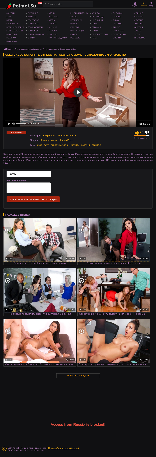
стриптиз (96, 145)
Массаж (74, 27)
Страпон (138, 17)
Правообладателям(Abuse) (63, 448)
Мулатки (96, 13)
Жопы (52, 20)
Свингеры (118, 31)
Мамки (73, 24)
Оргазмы (96, 27)
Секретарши (119, 34)
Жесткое (53, 17)
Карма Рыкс (66, 140)
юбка (39, 145)
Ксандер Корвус (49, 140)
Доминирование (36, 34)
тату (46, 145)
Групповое (33, 24)
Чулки (137, 34)
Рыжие (116, 27)
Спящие (138, 13)
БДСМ (9, 20)
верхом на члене (59, 145)
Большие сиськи (15, 27)
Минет (73, 34)
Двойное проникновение (38, 27)
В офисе (32, 17)
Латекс (73, 17)
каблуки (85, 145)
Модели (135, 6)
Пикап (95, 38)
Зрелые (53, 24)
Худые (137, 31)
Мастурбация (77, 31)
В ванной (11, 38)
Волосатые (33, 20)
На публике (97, 20)
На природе (98, 17)
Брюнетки (11, 34)
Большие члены (14, 31)
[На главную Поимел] (23, 5)
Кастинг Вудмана (58, 38)
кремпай (75, 145)
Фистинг (138, 27)
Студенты (139, 20)
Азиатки (10, 13)
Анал (8, 17)
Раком (116, 20)
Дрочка (31, 38)
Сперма (117, 38)
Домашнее (33, 31)
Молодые (75, 38)
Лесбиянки (76, 20)
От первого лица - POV (102, 34)
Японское (139, 38)
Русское (117, 24)
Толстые (138, 24)
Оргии (95, 31)
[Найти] (45, 4)
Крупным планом (79, 13)
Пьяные (117, 17)
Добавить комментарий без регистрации (33, 199)
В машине (33, 13)
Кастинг (53, 34)
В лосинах (11, 41)
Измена (53, 31)
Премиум (117, 13)
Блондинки (12, 24)
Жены (52, 13)
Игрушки (53, 27)
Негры (95, 24)
